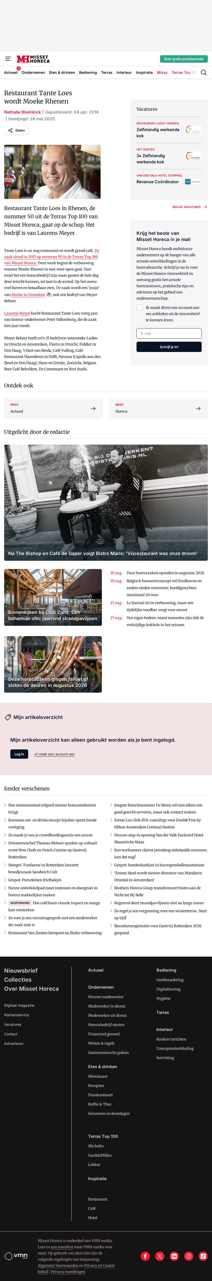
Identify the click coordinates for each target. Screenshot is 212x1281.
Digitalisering (168, 989)
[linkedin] (174, 1256)
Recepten (96, 1085)
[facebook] (145, 1256)
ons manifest (62, 1247)
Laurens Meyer (17, 313)
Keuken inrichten (171, 1039)
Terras (162, 1012)
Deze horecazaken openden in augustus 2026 (165, 573)
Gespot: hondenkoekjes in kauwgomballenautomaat (159, 865)
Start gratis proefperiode (184, 59)
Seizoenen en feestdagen (109, 1113)
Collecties (18, 979)
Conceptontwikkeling (175, 1048)
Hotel (92, 1217)
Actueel (95, 970)
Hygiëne (163, 998)
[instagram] (188, 1256)
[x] (159, 1256)
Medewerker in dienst (106, 1006)
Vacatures (12, 1024)
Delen (20, 130)
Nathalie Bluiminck (22, 112)
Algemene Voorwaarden (58, 1265)
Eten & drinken (102, 1066)
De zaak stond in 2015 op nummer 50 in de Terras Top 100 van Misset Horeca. (51, 256)
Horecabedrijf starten (106, 1024)
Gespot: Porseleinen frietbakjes (35, 880)
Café (92, 1208)
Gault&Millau (100, 1155)
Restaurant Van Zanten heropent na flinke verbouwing (55, 933)
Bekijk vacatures (187, 207)
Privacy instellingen (68, 1271)
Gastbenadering (170, 980)
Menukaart (98, 1076)
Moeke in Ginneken (28, 294)
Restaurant (97, 1199)
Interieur (164, 1029)
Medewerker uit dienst (107, 1015)
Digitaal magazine (19, 1005)
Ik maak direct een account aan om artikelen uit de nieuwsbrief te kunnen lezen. (173, 313)
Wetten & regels (101, 1043)
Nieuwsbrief (21, 970)
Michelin (96, 1146)
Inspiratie (97, 1178)
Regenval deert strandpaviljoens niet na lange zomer (159, 903)
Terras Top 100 (103, 1136)
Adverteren (13, 1043)
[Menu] (8, 59)
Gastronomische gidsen (108, 1052)
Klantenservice (16, 1015)
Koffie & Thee (99, 1104)
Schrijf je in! (169, 347)
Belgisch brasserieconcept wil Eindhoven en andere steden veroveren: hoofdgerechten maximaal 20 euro (164, 588)
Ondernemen (101, 987)
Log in (19, 754)
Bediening (166, 970)
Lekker (94, 1164)
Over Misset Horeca (31, 988)
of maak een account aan (54, 754)
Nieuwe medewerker (106, 997)
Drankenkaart (100, 1095)
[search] (204, 72)
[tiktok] (203, 1256)
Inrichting (165, 1057)
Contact (11, 1034)
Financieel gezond (103, 1034)
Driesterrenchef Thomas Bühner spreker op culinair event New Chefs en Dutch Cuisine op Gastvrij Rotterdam (52, 850)
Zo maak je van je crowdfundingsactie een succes (50, 835)
